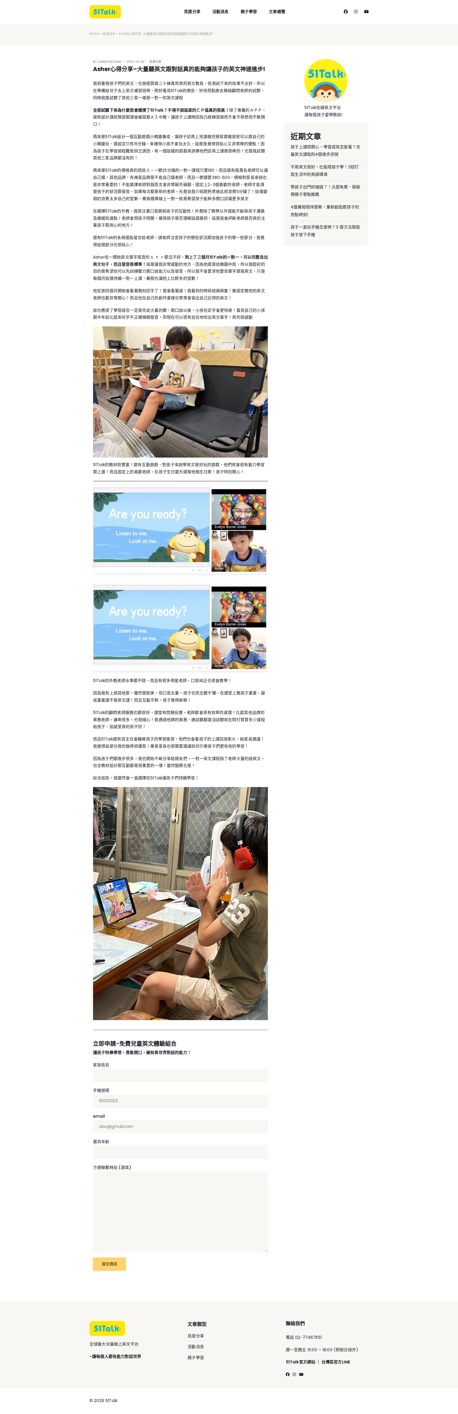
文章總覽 (277, 12)
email (99, 1116)
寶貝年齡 (101, 1142)
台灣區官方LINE (336, 1362)
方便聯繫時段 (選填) (112, 1167)
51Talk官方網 (298, 1362)
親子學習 (249, 12)
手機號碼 (101, 1090)
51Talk (94, 33)
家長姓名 (101, 1065)
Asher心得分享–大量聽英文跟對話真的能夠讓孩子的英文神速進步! (179, 69)
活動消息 (220, 12)
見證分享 (192, 12)
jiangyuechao (109, 62)
